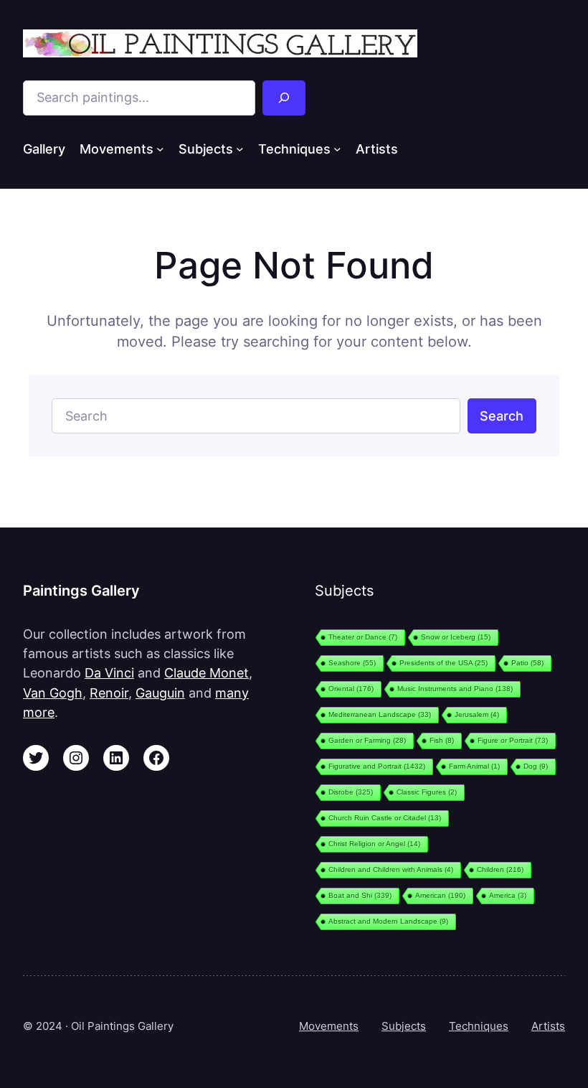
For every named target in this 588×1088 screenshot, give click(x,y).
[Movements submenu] (160, 149)
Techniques (478, 1026)
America (507, 895)
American (440, 895)
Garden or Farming (367, 740)
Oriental (351, 689)
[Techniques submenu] (337, 149)
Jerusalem (477, 714)
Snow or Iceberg (455, 637)
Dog (535, 766)
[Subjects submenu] (240, 149)
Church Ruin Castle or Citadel (384, 818)
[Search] (283, 98)
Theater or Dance (362, 637)
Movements (329, 1026)
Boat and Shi (360, 895)
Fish (442, 740)
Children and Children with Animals (390, 869)
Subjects (403, 1026)
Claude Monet (206, 672)
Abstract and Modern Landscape (388, 921)
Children (500, 869)
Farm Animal (474, 766)
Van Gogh (52, 692)
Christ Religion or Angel (374, 844)
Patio (527, 663)
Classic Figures (427, 792)
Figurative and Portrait (376, 766)
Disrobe (350, 792)
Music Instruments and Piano (455, 689)
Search (501, 415)
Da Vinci (109, 672)
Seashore (352, 663)
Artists (548, 1026)
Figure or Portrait (513, 740)
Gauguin (160, 692)
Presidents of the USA (443, 663)
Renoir (109, 692)
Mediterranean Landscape (379, 714)
